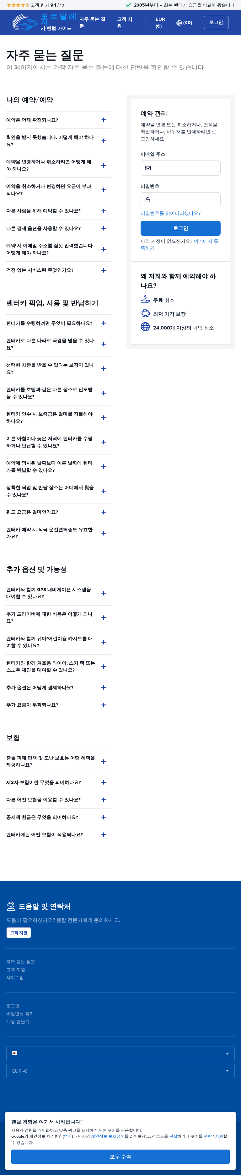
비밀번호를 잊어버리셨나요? (171, 213)
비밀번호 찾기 (20, 1013)
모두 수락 (120, 1156)
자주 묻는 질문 (92, 23)
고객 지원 (124, 23)
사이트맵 (15, 977)
